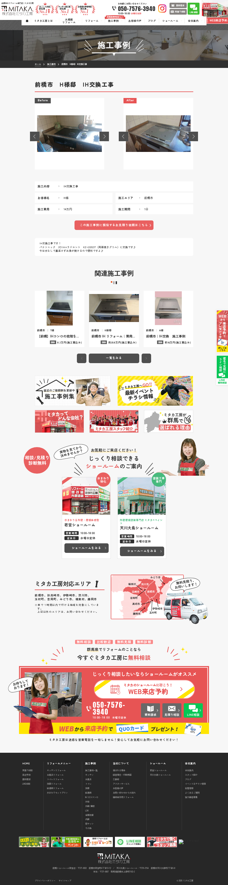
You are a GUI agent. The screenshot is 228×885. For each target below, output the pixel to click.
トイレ (88, 783)
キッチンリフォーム (56, 770)
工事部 (116, 779)
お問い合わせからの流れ (124, 792)
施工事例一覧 (91, 770)
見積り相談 (27, 770)
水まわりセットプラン (57, 792)
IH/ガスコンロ (91, 797)
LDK (87, 810)
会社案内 (189, 770)
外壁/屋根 (90, 806)
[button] (34, 136)
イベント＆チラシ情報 (195, 783)
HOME (26, 763)
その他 (88, 828)
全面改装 (89, 814)
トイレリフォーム (55, 779)
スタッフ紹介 (191, 774)
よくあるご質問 (192, 792)
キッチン (89, 774)
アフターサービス (121, 783)
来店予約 (26, 774)
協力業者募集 (191, 797)
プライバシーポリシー (45, 881)
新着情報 (189, 788)
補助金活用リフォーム (123, 797)
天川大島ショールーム (160, 774)
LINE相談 (26, 783)
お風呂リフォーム (55, 774)
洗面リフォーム (54, 783)
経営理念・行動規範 (122, 774)
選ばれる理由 (119, 770)
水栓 (87, 801)
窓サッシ (89, 823)
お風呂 (88, 779)
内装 (87, 819)
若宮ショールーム (158, 770)
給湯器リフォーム (55, 788)
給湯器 (88, 792)
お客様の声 (118, 788)
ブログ (188, 779)
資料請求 (26, 779)
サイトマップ (65, 881)
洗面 (87, 788)
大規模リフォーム (69, 21)
